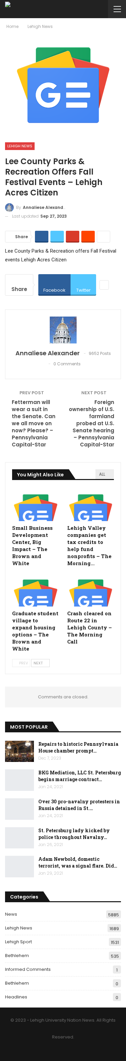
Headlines (16, 997)
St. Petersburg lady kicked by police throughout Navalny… (74, 833)
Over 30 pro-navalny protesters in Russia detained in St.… (79, 804)
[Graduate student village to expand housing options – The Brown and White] (35, 590)
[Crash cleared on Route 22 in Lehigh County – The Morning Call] (90, 590)
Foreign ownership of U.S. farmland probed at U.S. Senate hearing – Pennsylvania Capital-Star (91, 423)
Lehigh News (19, 146)
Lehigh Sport (18, 942)
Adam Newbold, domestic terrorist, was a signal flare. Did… (77, 862)
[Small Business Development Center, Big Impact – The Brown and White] (35, 504)
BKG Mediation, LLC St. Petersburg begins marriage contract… (79, 775)
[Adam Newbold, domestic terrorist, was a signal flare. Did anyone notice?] (19, 866)
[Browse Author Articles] (63, 330)
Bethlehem (17, 955)
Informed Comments (28, 969)
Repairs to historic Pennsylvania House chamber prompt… (78, 747)
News (11, 914)
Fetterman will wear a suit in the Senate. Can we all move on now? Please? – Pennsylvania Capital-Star (33, 423)
